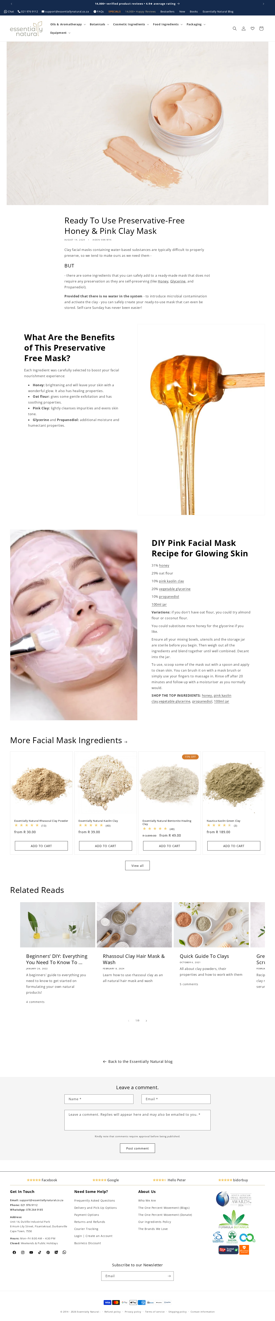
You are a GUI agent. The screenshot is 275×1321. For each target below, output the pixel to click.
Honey (163, 281)
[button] (67, 24)
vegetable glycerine (174, 589)
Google (112, 1180)
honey (164, 565)
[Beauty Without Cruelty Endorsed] (218, 1242)
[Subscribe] (169, 1276)
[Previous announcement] (11, 4)
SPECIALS (115, 11)
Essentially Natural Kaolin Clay (98, 821)
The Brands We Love (153, 1229)
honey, (207, 695)
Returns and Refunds (89, 1222)
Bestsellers (167, 11)
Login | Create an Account (93, 1236)
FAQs (100, 11)
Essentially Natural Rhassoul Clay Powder (41, 821)
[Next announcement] (263, 4)
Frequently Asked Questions (94, 1200)
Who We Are (147, 1200)
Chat (11, 11)
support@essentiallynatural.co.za (67, 11)
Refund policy (112, 1311)
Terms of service (154, 1311)
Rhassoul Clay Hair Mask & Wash (134, 959)
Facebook (49, 1180)
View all (137, 866)
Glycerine (178, 281)
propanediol (169, 596)
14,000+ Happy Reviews (140, 11)
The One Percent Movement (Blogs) (163, 1208)
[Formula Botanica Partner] (234, 1228)
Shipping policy (178, 1311)
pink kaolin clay (171, 581)
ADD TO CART (41, 846)
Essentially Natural (88, 1311)
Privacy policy (133, 1311)
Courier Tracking (86, 1229)
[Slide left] (128, 1020)
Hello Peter (176, 1180)
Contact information (203, 1311)
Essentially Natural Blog (218, 11)
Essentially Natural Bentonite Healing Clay (167, 822)
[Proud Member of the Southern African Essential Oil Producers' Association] (232, 1242)
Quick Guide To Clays (204, 956)
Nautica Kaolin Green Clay (224, 821)
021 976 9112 (30, 11)
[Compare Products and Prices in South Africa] (228, 1253)
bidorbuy (240, 1180)
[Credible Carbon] (247, 1242)
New (182, 11)
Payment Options (86, 1215)
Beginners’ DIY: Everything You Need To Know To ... (57, 959)
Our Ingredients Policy (154, 1222)
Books (194, 11)
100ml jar (159, 604)
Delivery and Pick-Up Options (95, 1208)
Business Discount (87, 1243)
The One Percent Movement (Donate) (165, 1215)
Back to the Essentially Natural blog (140, 1061)
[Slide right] (146, 1020)
